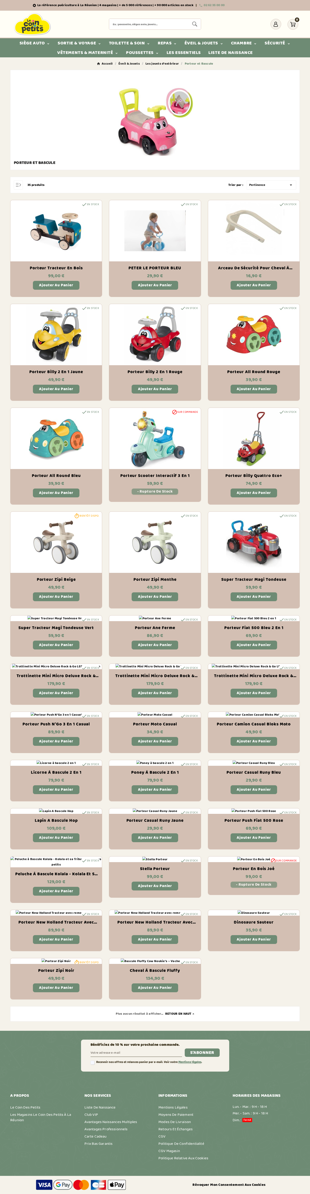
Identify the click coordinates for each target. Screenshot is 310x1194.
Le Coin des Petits (25, 1107)
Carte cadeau (95, 1136)
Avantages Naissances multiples (110, 1122)
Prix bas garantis (98, 1143)
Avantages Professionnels (106, 1129)
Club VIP (91, 1114)
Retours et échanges (175, 1129)
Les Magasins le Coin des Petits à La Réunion (40, 1117)
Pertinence (271, 185)
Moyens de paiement (175, 1114)
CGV (162, 1136)
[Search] (194, 24)
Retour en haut (178, 1013)
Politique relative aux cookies (183, 1158)
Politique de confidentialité (181, 1143)
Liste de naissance (100, 1107)
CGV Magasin (169, 1151)
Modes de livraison (174, 1122)
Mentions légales (189, 1062)
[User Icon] (276, 24)
